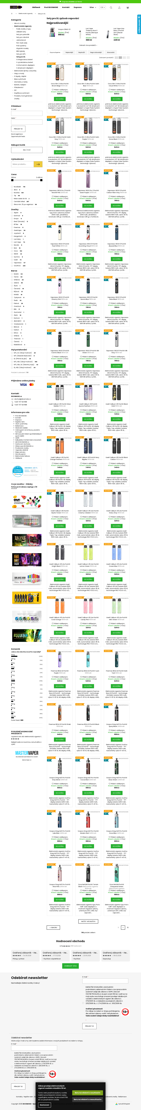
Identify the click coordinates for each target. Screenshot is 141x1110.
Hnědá (18, 295)
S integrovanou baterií (24, 59)
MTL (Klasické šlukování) (24, 356)
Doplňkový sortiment (21, 93)
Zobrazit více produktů (87, 45)
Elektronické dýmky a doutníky (25, 71)
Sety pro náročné (22, 37)
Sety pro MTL (21, 54)
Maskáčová (19, 345)
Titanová (18, 339)
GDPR (17, 438)
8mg (13, 683)
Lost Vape (19, 242)
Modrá (18, 274)
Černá (18, 277)
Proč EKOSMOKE (21, 416)
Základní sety (21, 32)
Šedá (17, 300)
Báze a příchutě (20, 79)
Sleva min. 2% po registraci (25, 204)
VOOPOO (19, 266)
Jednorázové (21, 40)
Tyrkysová (19, 297)
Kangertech (19, 236)
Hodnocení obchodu (22, 444)
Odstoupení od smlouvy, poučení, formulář (27, 431)
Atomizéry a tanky (21, 82)
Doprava (18, 420)
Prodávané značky (22, 448)
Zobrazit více (70, 966)
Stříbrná (19, 280)
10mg (13, 692)
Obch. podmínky (21, 424)
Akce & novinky (19, 23)
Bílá (17, 309)
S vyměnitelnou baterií (24, 62)
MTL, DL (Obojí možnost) (25, 353)
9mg (13, 687)
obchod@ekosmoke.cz (22, 399)
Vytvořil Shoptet (124, 1104)
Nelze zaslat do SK (21, 199)
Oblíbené (18, 458)
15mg (13, 704)
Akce (17, 190)
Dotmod (18, 216)
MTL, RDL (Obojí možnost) (25, 362)
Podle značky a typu (23, 29)
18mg (13, 712)
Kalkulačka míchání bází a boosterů (28, 440)
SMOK (18, 254)
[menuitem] (36, 7)
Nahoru (54, 928)
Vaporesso (19, 263)
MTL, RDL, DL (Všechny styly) (26, 365)
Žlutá (17, 286)
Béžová (18, 327)
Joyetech (19, 233)
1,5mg (13, 659)
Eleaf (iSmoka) (21, 221)
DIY (15, 90)
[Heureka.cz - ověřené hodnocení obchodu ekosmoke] (26, 471)
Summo (18, 257)
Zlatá (17, 315)
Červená (19, 289)
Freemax (18, 227)
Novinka (19, 193)
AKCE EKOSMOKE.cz (22, 442)
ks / (27, 150)
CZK (102, 7)
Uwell (17, 260)
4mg (13, 671)
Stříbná (18, 336)
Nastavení (44, 1105)
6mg (13, 679)
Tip (17, 196)
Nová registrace (17, 134)
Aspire (17, 213)
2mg (13, 663)
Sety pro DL (20, 57)
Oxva (18, 251)
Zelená (18, 283)
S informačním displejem (25, 65)
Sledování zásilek (21, 428)
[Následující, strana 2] (123, 927)
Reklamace (19, 426)
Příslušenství (18, 87)
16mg (13, 708)
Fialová (18, 303)
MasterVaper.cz (26, 760)
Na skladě (19, 187)
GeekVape (19, 230)
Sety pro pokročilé (22, 34)
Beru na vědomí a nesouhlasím (87, 1099)
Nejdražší (81, 52)
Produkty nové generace (23, 96)
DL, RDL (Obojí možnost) (24, 367)
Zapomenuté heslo (18, 136)
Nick (17, 248)
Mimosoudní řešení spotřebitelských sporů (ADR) (28, 435)
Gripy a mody (19, 73)
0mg (13, 655)
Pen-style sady (21, 43)
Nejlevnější (69, 52)
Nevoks (18, 245)
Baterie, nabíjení (20, 85)
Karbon (18, 330)
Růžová (18, 291)
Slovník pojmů (20, 454)
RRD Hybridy (20, 51)
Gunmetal (19, 312)
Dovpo (18, 219)
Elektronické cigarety (23, 26)
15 (127, 928)
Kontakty (19, 1097)
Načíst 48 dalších (88, 921)
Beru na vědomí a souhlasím (87, 1093)
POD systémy (21, 46)
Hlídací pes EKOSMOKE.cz (24, 446)
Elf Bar (18, 224)
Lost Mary (18, 239)
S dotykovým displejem (24, 68)
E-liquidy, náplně (20, 76)
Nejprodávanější (96, 52)
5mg (13, 675)
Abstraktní (19, 321)
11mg (13, 696)
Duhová (18, 318)
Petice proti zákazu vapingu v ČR (24, 487)
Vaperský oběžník (21, 450)
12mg (13, 700)
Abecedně (110, 52)
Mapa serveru (20, 452)
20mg (13, 716)
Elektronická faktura (22, 456)
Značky (16, 99)
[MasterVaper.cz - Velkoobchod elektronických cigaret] (27, 753)
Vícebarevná (20, 324)
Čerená (18, 342)
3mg (13, 667)
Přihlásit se (18, 129)
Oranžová (19, 306)
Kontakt (18, 418)
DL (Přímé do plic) (22, 359)
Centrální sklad (21, 201)
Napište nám (20, 422)
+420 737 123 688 (20, 402)
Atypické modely (22, 48)
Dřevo (17, 333)
